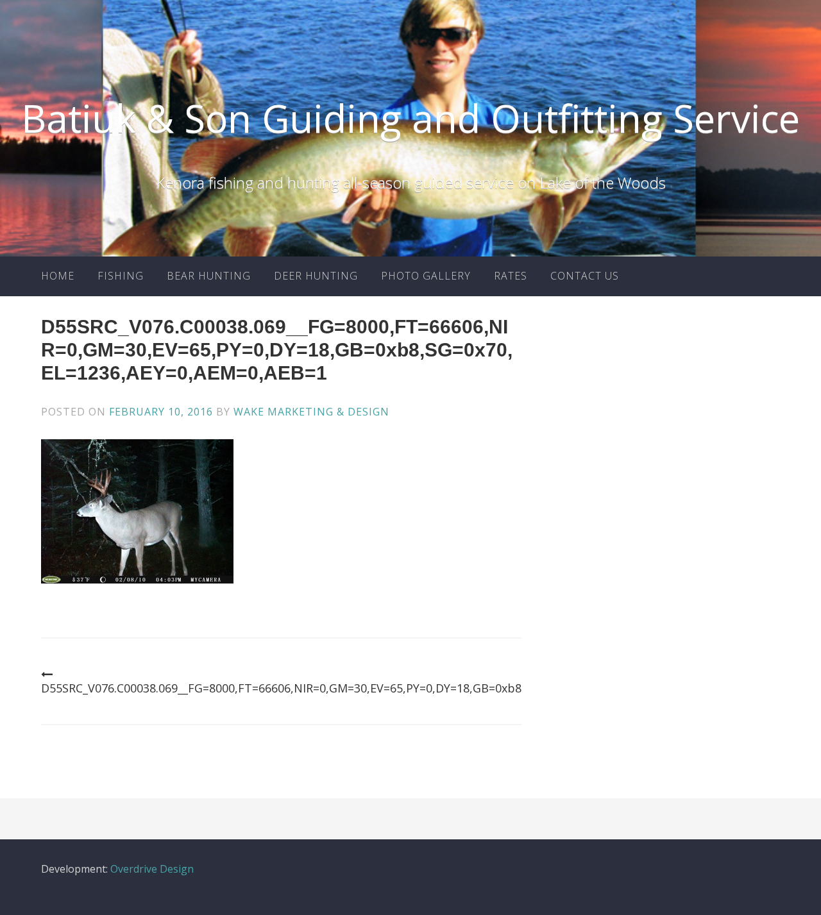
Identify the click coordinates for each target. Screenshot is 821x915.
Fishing (120, 276)
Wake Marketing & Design (311, 412)
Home (57, 276)
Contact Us (584, 276)
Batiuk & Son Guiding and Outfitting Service (410, 118)
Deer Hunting (316, 276)
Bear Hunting (209, 276)
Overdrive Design (152, 869)
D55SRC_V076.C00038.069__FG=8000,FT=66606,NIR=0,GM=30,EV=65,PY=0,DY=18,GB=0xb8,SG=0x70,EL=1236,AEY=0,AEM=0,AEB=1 (386, 688)
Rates (510, 276)
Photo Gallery (426, 276)
